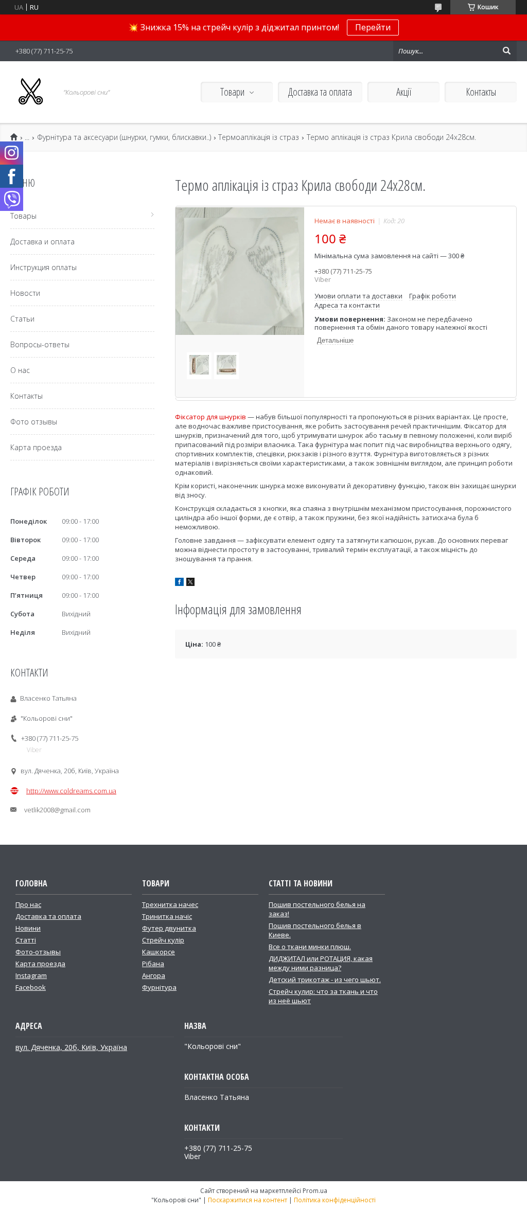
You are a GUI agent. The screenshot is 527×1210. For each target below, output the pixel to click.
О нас (20, 370)
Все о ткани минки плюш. (310, 946)
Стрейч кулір (163, 940)
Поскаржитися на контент (247, 1200)
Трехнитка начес (170, 904)
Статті (25, 940)
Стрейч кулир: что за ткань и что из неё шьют (323, 996)
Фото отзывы (33, 421)
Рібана (153, 963)
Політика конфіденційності (335, 1200)
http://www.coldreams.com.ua (71, 791)
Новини (28, 928)
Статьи (22, 319)
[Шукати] (506, 51)
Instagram (31, 975)
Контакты (481, 92)
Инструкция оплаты (43, 267)
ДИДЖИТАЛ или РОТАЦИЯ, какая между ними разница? (321, 963)
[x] (190, 583)
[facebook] (179, 583)
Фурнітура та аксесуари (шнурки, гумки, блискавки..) (124, 137)
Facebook (30, 987)
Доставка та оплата (320, 92)
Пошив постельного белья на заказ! (317, 909)
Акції (403, 92)
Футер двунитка (169, 928)
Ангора (153, 975)
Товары (23, 216)
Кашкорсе (158, 951)
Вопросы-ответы (39, 344)
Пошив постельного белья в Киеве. (315, 930)
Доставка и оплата (42, 241)
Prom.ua (315, 1190)
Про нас (28, 904)
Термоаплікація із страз (258, 137)
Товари (232, 92)
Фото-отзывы (38, 951)
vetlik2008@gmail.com (57, 810)
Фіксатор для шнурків (210, 416)
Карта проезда (36, 447)
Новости (25, 293)
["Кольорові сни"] (30, 92)
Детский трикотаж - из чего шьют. (325, 979)
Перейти (373, 27)
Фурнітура (159, 987)
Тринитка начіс (167, 916)
